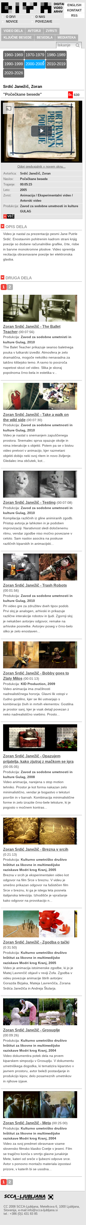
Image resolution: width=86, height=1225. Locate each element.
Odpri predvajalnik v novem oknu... (41, 166)
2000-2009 (35, 64)
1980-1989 (56, 55)
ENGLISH (74, 5)
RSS (74, 15)
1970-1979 (35, 55)
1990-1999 (13, 64)
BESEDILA (45, 37)
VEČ (10, 216)
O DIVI (11, 17)
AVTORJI (34, 31)
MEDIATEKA (67, 37)
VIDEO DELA (13, 31)
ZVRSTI (51, 31)
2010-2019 (56, 64)
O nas (40, 17)
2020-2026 (13, 73)
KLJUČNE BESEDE (18, 37)
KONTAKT (74, 10)
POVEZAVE (43, 21)
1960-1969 (13, 55)
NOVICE (12, 21)
